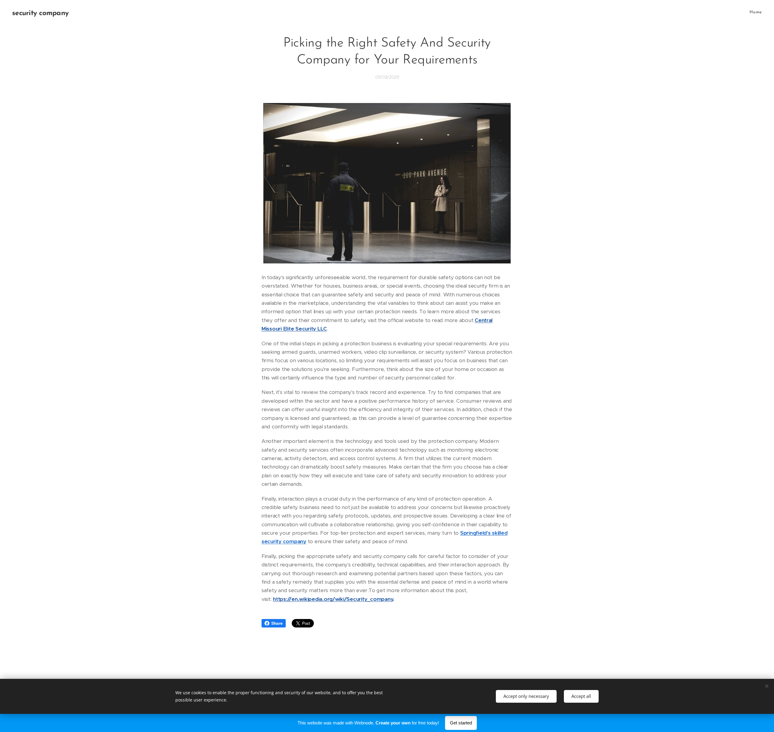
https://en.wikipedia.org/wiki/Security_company (333, 599)
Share (277, 623)
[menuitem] (755, 12)
